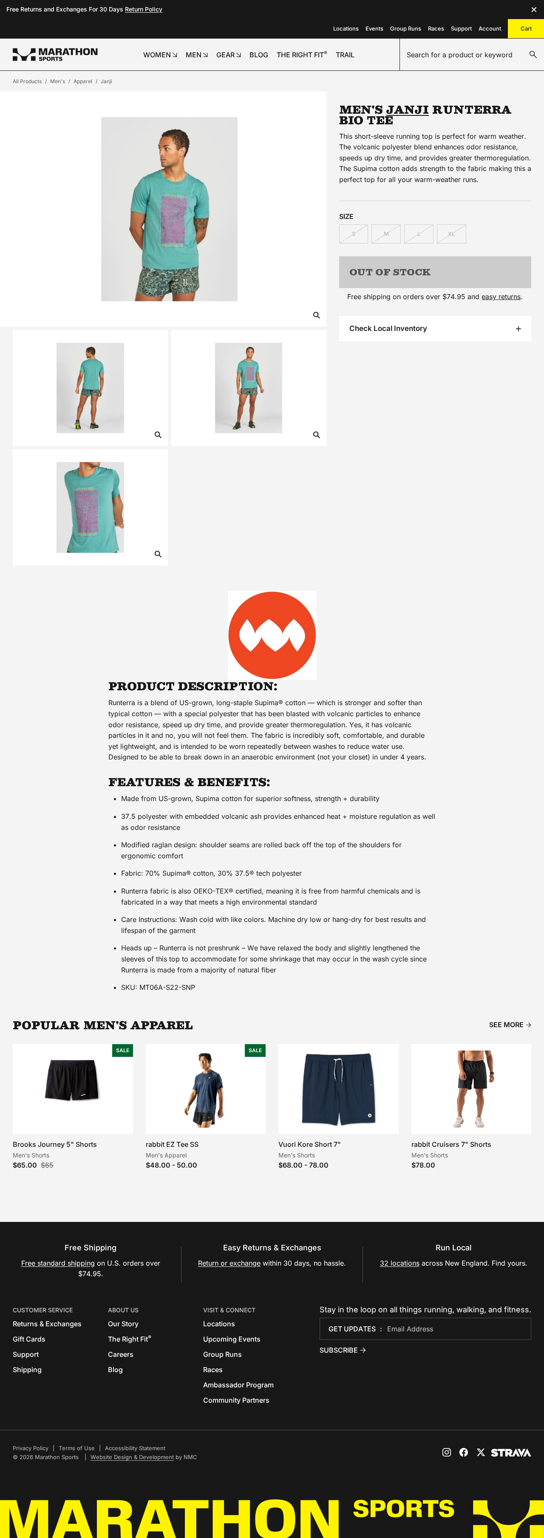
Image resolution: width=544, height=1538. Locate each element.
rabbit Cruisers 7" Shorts (451, 1144)
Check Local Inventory (388, 328)
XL (451, 233)
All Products (27, 81)
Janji (106, 81)
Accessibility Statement (135, 1448)
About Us (123, 1310)
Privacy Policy (30, 1448)
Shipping (27, 1369)
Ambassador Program (238, 1385)
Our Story (123, 1323)
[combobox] (472, 55)
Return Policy (143, 9)
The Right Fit (129, 1339)
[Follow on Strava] (511, 1453)
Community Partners (236, 1400)
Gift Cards (29, 1339)
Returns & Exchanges (47, 1323)
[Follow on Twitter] (480, 1452)
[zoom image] (316, 316)
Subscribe (339, 1350)
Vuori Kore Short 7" (309, 1144)
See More (506, 1025)
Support (461, 28)
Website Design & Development (132, 1457)
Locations (346, 28)
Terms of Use (77, 1448)
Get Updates (352, 1329)
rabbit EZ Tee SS (172, 1144)
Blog (115, 1369)
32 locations (399, 1263)
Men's (57, 81)
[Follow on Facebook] (463, 1452)
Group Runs (405, 28)
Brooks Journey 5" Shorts (55, 1144)
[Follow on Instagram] (446, 1452)
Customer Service (43, 1310)
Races (436, 28)
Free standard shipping (58, 1263)
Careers (120, 1354)
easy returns (501, 296)
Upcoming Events (232, 1339)
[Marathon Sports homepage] (55, 54)
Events (374, 28)
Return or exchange (229, 1263)
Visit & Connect (229, 1310)
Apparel (83, 81)
